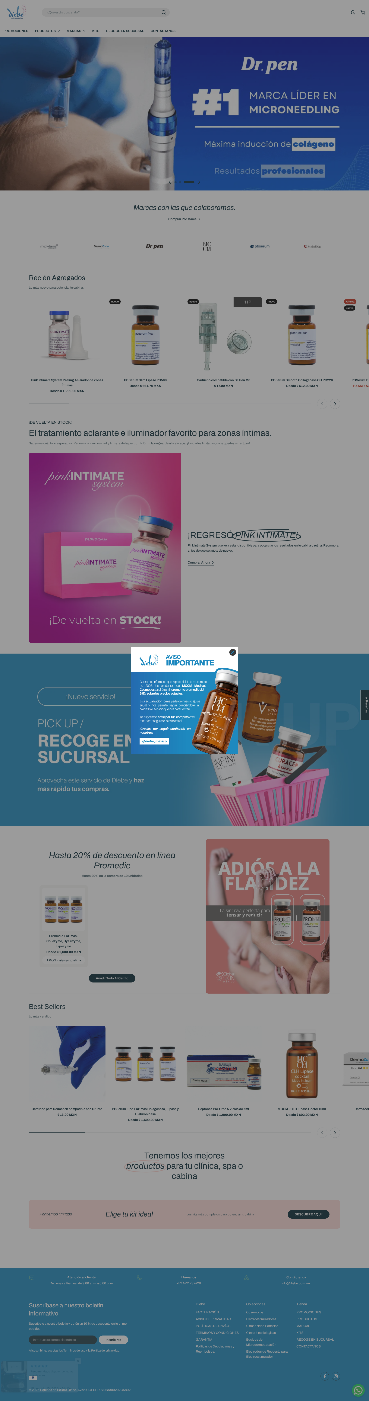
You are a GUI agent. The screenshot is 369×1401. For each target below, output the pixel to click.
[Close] (233, 652)
